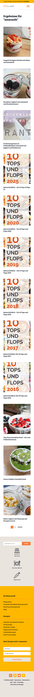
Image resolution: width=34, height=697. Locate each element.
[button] (28, 6)
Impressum (17, 680)
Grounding (20, 682)
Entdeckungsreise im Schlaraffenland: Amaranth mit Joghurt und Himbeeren (14, 146)
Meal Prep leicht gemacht (11, 607)
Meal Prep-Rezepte (9, 635)
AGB (11, 682)
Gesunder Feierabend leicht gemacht (15, 604)
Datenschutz (26, 680)
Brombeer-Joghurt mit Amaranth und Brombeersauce (15, 103)
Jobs (15, 682)
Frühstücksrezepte (9, 632)
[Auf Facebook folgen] (10, 675)
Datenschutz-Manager (17, 684)
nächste (20, 527)
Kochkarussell (9, 680)
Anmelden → (26, 1)
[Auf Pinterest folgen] (23, 675)
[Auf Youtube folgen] (19, 675)
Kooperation (7, 602)
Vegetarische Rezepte (10, 630)
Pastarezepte (7, 624)
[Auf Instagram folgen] (14, 675)
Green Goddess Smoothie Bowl (14, 479)
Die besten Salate (9, 627)
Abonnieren (17, 659)
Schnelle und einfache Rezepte (13, 622)
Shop (5, 609)
